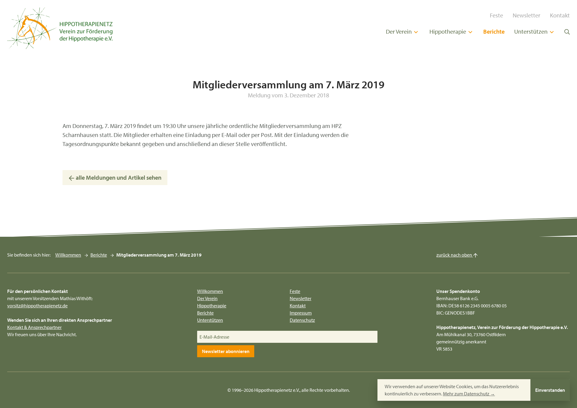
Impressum (301, 313)
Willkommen (68, 255)
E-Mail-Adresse (214, 337)
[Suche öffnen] (567, 31)
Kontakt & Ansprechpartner (34, 327)
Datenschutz (302, 320)
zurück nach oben (454, 255)
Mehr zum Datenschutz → (469, 394)
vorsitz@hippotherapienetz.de (37, 306)
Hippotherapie (448, 31)
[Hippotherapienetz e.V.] (60, 28)
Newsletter (526, 15)
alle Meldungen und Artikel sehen (118, 177)
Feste (496, 15)
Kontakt (560, 15)
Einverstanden (550, 390)
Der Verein (399, 31)
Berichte (494, 31)
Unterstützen (531, 31)
